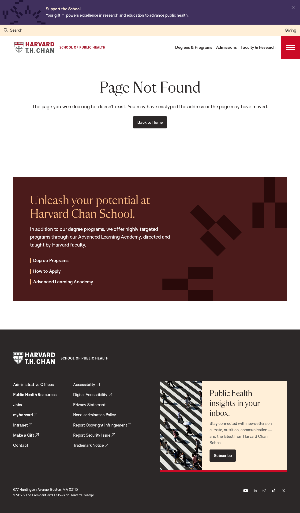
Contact (20, 445)
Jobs (17, 404)
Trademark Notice (88, 445)
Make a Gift (23, 435)
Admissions (226, 47)
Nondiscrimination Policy (94, 414)
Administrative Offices (33, 384)
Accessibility (84, 384)
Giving (290, 30)
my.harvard (23, 414)
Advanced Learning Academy (63, 282)
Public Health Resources (34, 394)
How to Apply (47, 271)
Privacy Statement (89, 404)
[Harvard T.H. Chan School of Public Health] (60, 358)
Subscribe (223, 455)
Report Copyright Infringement (100, 425)
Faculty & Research (258, 47)
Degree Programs (51, 260)
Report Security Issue (91, 435)
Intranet (20, 425)
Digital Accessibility (90, 394)
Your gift (53, 15)
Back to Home (150, 122)
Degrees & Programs (193, 47)
